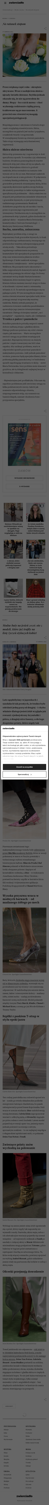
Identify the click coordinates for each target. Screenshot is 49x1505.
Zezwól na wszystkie (24, 767)
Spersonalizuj (23, 774)
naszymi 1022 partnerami (19, 740)
